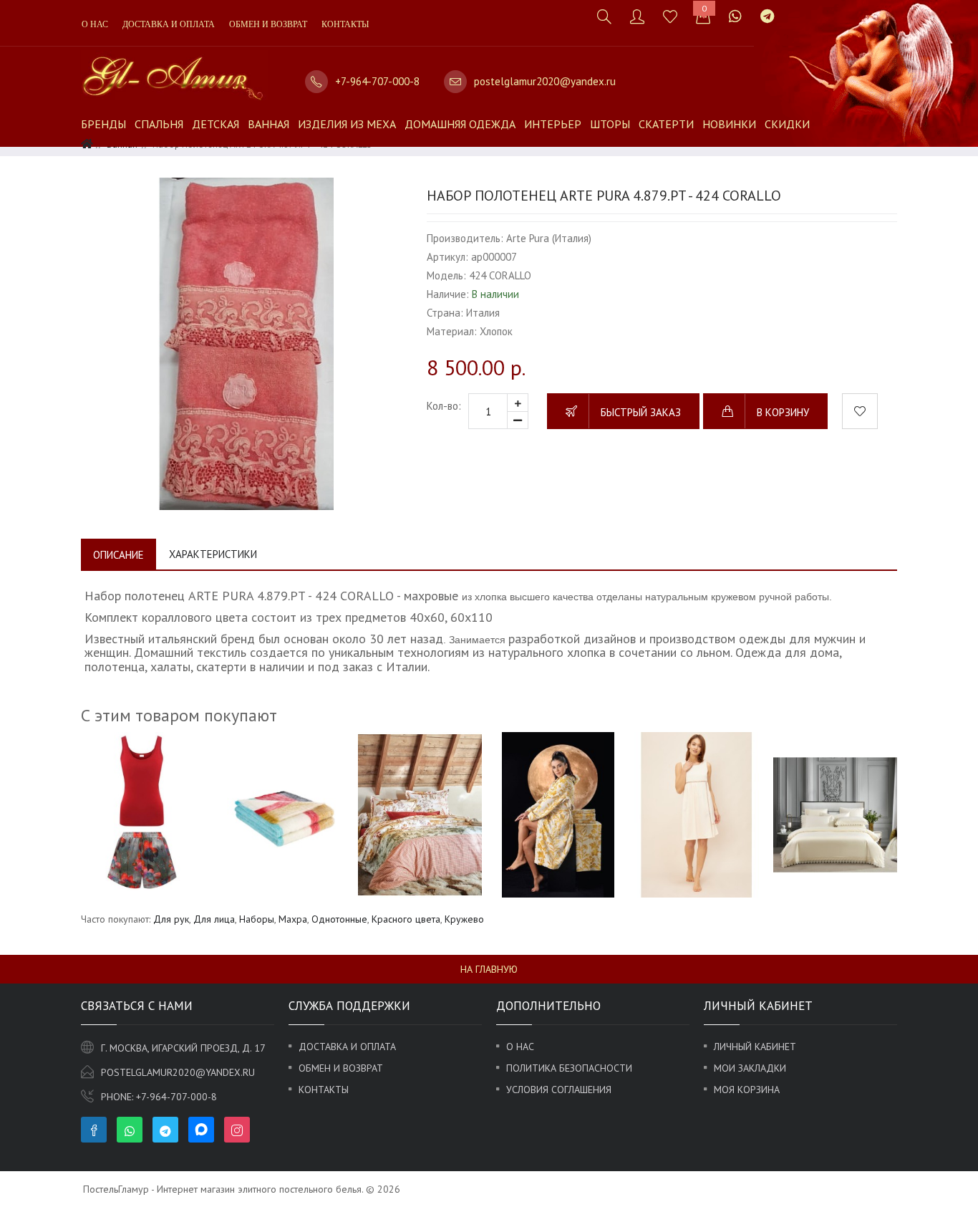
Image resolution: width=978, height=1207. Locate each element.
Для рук (171, 919)
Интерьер (552, 124)
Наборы (256, 919)
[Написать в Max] (792, 9)
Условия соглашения (558, 1089)
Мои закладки (750, 1068)
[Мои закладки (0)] (670, 16)
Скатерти (666, 124)
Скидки (787, 124)
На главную (489, 969)
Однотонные (339, 919)
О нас (95, 24)
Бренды (103, 124)
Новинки (729, 124)
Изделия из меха (347, 124)
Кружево (464, 919)
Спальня (159, 124)
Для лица (214, 919)
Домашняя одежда (460, 124)
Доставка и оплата (168, 24)
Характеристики (213, 554)
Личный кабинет (755, 1046)
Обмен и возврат (268, 24)
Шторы (610, 124)
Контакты (345, 24)
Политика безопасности (569, 1068)
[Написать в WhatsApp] (735, 16)
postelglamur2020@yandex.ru (545, 81)
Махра (293, 919)
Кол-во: (444, 406)
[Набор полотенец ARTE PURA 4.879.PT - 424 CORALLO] (246, 343)
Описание (118, 555)
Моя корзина (747, 1089)
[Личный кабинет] (637, 16)
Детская (215, 124)
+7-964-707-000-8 (377, 81)
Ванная (268, 124)
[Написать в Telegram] (767, 16)
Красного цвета (406, 919)
